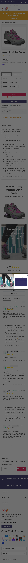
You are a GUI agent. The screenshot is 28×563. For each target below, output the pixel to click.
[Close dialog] (27, 275)
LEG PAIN (21, 281)
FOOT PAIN (21, 279)
